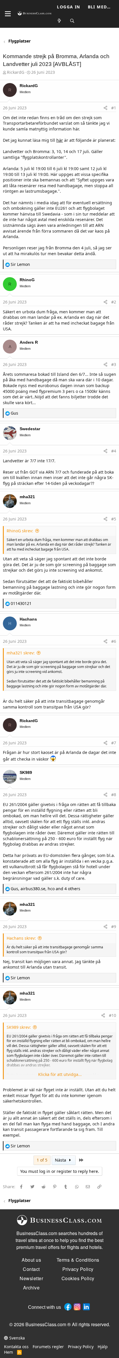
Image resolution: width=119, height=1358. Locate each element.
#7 (113, 743)
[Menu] (7, 14)
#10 (112, 1015)
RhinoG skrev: (20, 530)
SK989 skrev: (19, 1027)
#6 (113, 641)
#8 (113, 794)
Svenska (16, 1338)
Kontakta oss (16, 1346)
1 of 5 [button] (42, 1160)
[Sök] (72, 21)
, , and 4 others (45, 888)
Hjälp (103, 1346)
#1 (113, 108)
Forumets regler (48, 1346)
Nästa (61, 1160)
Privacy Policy (81, 1346)
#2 (113, 302)
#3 (113, 364)
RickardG (15, 72)
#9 (113, 926)
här (59, 140)
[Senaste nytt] (59, 21)
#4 (113, 451)
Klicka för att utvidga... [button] (60, 1074)
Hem (8, 1352)
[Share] (105, 108)
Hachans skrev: (21, 938)
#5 (113, 519)
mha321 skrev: (21, 653)
